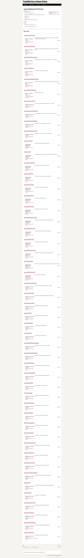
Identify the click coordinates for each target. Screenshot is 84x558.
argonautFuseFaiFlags (28, 383)
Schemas (44, 4)
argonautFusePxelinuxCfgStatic (30, 472)
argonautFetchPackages (29, 293)
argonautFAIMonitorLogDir (29, 228)
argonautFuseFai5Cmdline (29, 46)
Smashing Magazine (55, 555)
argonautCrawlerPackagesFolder (30, 353)
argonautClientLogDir (28, 323)
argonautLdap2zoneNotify (29, 101)
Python (43, 552)
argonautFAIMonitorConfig (29, 272)
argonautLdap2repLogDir (29, 303)
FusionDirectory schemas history (35, 2)
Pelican (31, 552)
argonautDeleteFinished (29, 363)
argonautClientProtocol (29, 206)
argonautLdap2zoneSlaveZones (30, 131)
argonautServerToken (28, 261)
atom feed (59, 547)
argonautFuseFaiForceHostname (30, 57)
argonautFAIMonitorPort (29, 239)
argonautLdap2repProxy (29, 532)
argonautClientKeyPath (29, 195)
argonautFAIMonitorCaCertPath (30, 217)
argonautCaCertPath (28, 141)
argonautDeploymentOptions (33, 19)
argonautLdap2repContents (30, 502)
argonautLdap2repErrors (29, 512)
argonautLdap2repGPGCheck (30, 522)
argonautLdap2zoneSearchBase (30, 121)
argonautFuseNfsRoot (28, 413)
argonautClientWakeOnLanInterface (31, 343)
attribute (26, 42)
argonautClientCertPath (29, 184)
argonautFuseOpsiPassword (30, 443)
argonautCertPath (27, 313)
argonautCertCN (27, 152)
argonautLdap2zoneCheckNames (31, 111)
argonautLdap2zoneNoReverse (30, 283)
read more (58, 40)
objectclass (27, 97)
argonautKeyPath (27, 492)
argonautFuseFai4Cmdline (29, 35)
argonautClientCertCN (28, 174)
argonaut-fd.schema (31, 24)
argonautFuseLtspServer (29, 403)
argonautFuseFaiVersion (29, 68)
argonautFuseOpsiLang (29, 433)
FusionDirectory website (26, 547)
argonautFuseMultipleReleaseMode (31, 79)
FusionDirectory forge (34, 547)
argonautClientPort (28, 333)
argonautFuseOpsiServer (29, 453)
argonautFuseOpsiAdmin (29, 423)
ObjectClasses (31, 4)
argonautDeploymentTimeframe (33, 9)
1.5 (36, 26)
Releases (38, 4)
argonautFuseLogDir (28, 393)
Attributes (25, 4)
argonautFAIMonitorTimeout (30, 250)
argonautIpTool (27, 482)
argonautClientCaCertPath (29, 163)
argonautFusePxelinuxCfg (29, 463)
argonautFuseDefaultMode (29, 373)
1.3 (35, 24)
